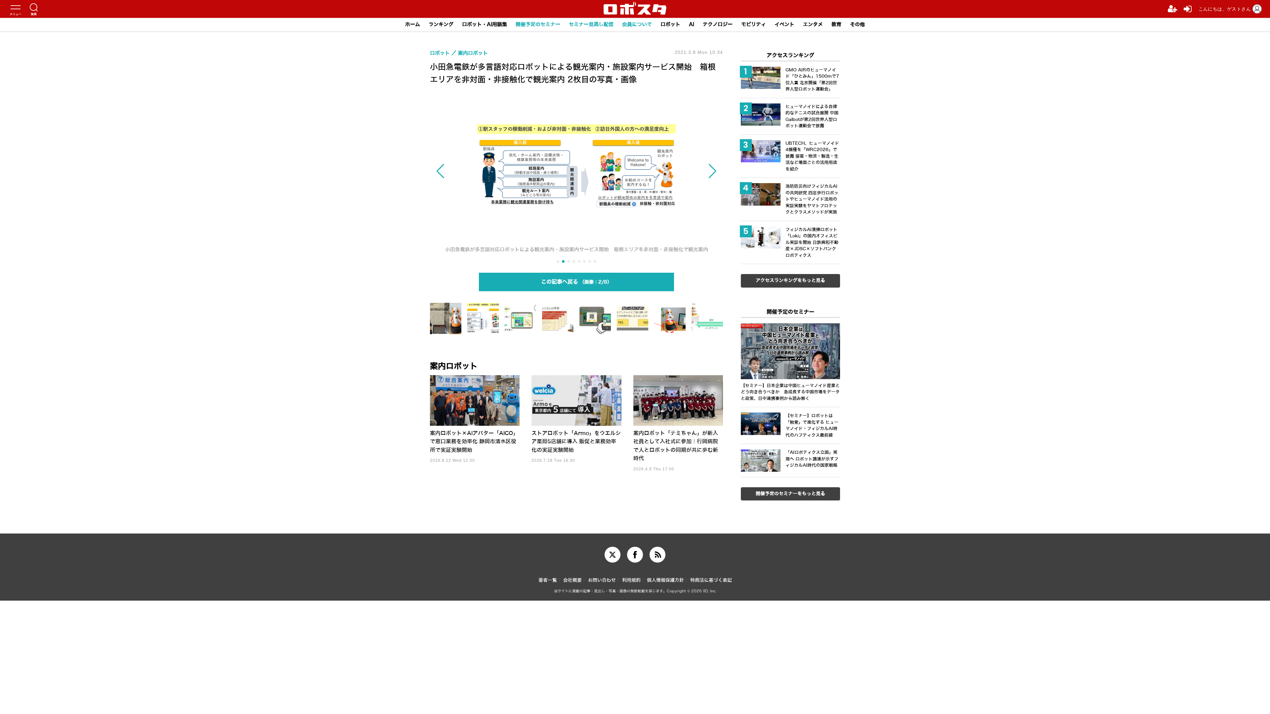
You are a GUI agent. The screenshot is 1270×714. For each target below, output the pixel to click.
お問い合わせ (602, 580)
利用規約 (631, 580)
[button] (474, 171)
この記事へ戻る (574, 282)
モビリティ (753, 24)
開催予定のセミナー (538, 24)
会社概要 (572, 580)
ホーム (412, 24)
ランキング (441, 24)
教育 (836, 24)
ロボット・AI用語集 (484, 24)
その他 (857, 24)
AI (691, 24)
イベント (784, 24)
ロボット (670, 24)
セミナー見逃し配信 (591, 24)
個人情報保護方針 (665, 580)
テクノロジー (718, 24)
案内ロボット (454, 366)
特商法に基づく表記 (711, 580)
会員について (637, 24)
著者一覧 (547, 580)
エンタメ (813, 24)
